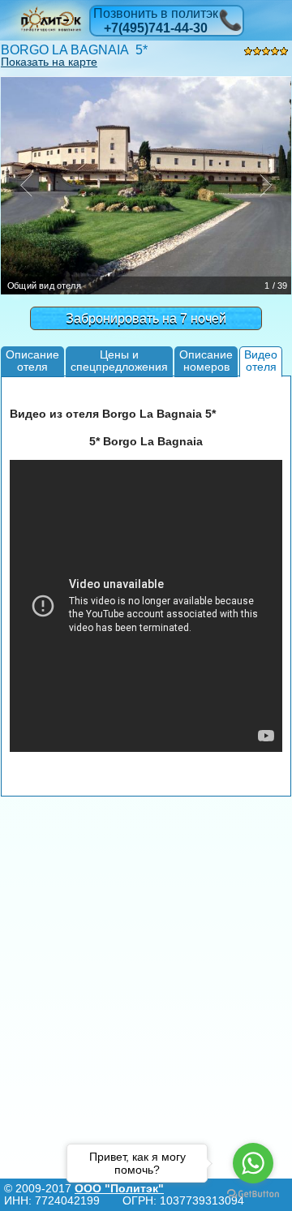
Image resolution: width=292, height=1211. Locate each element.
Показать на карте (49, 61)
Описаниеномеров (206, 360)
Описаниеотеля (32, 360)
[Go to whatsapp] (253, 1163)
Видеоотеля (260, 360)
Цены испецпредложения (119, 360)
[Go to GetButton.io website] (253, 1194)
